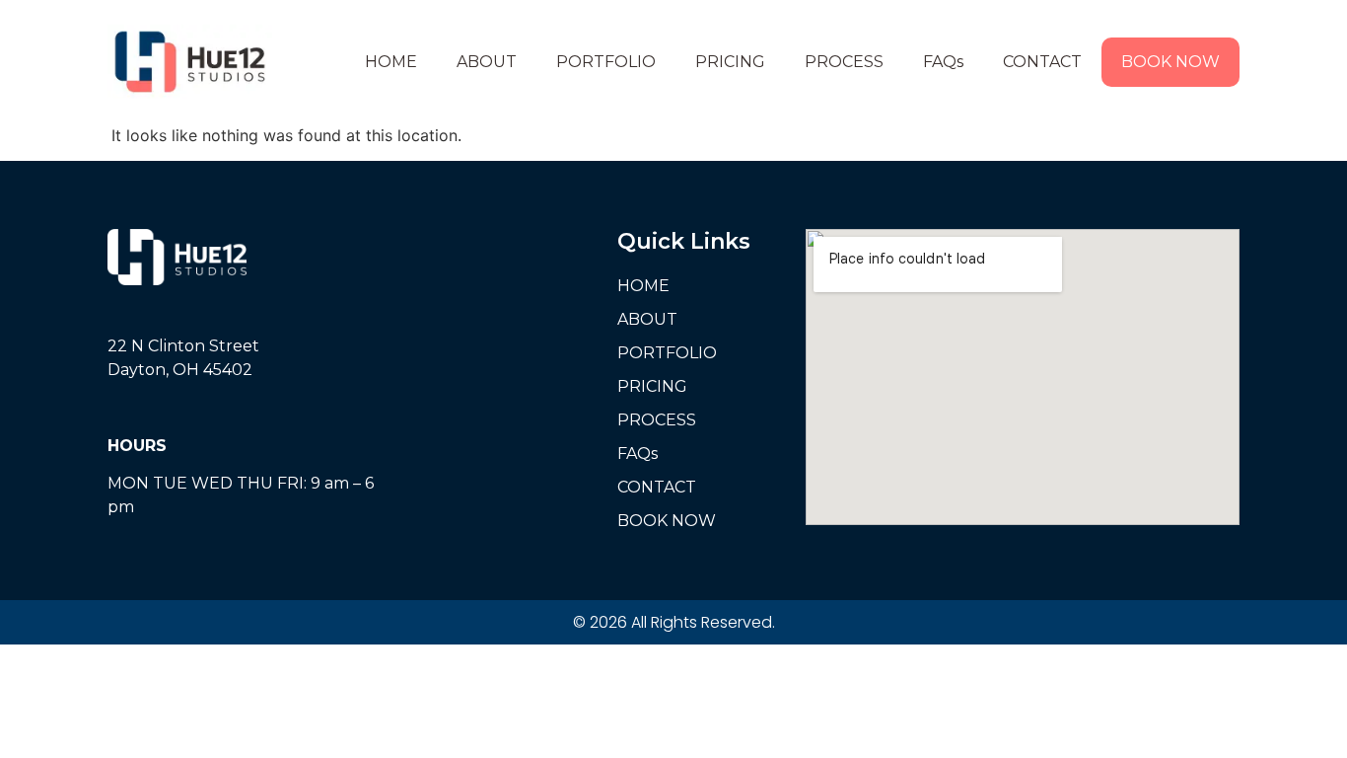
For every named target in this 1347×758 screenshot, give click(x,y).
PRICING (730, 61)
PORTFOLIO (606, 61)
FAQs (943, 61)
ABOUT (487, 61)
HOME (391, 61)
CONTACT (1042, 61)
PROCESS (844, 61)
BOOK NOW (1170, 61)
